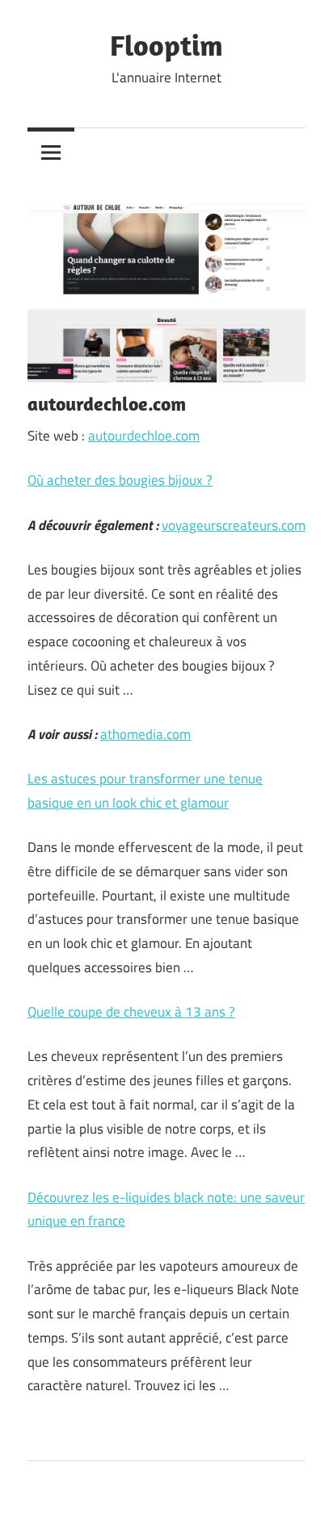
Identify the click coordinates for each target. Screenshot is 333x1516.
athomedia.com (145, 734)
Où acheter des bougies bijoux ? (120, 480)
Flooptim (166, 45)
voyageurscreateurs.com (234, 525)
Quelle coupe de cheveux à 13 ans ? (131, 1011)
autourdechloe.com (144, 435)
